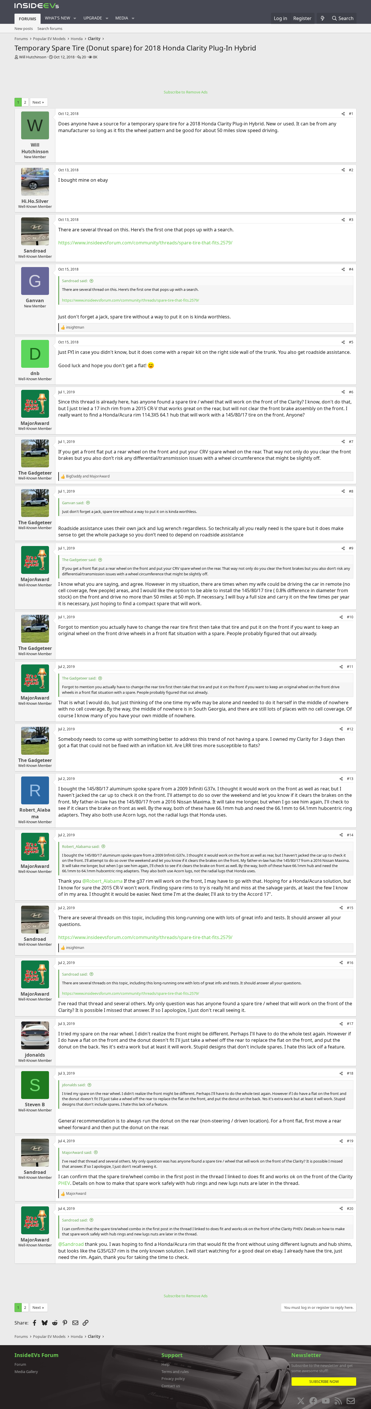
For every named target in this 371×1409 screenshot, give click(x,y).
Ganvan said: (73, 502)
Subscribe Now (324, 1381)
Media (121, 18)
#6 (351, 392)
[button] (75, 18)
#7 (351, 441)
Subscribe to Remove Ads (186, 92)
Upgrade (92, 18)
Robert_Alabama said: (80, 846)
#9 (351, 548)
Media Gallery (26, 1371)
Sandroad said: (75, 280)
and (88, 476)
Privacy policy (173, 1378)
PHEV (64, 1183)
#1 (351, 113)
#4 (351, 269)
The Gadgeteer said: (79, 559)
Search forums (49, 28)
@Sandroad (71, 1244)
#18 (350, 1073)
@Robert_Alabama (102, 881)
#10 (350, 617)
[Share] (343, 114)
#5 (351, 342)
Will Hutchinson (32, 57)
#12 (350, 729)
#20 (350, 1208)
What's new (57, 18)
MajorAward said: (77, 1152)
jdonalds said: (74, 1084)
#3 (351, 219)
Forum (20, 1364)
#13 (350, 778)
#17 (350, 1023)
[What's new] (323, 18)
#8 (351, 491)
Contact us (170, 1385)
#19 (350, 1140)
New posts (23, 28)
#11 (350, 666)
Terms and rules (175, 1371)
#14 (350, 835)
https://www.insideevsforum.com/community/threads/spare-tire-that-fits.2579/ (145, 242)
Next (36, 102)
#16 (350, 962)
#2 (351, 169)
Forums (27, 18)
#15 (350, 907)
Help (165, 1364)
